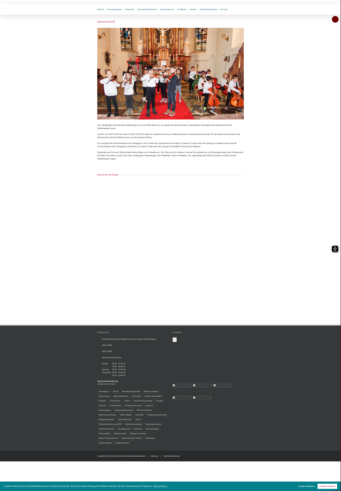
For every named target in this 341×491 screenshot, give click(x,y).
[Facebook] (175, 339)
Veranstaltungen (152, 429)
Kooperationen (105, 410)
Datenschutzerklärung (172, 456)
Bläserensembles (151, 392)
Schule (138, 419)
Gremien (102, 406)
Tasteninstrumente (106, 429)
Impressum (154, 456)
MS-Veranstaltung (144, 410)
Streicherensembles (133, 424)
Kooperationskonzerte (124, 410)
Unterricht (138, 429)
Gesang (159, 401)
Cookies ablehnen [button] (306, 486)
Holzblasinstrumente (133, 406)
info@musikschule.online (111, 358)
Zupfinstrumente (122, 443)
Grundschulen (115, 406)
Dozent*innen (104, 396)
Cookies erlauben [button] (327, 486)
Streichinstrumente (153, 424)
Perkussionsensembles (157, 415)
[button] (231, 9)
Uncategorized (124, 429)
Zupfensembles (105, 443)
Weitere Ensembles (138, 433)
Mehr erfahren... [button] (161, 486)
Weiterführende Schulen (132, 438)
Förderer (102, 401)
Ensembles (136, 396)
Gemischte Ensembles (143, 401)
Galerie (127, 401)
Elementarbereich (120, 396)
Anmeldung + (104, 392)
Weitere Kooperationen (108, 438)
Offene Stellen (126, 415)
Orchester (139, 415)
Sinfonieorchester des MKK (110, 424)
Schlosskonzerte (125, 419)
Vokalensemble (120, 433)
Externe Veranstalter (153, 396)
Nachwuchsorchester (107, 415)
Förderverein (115, 401)
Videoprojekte (104, 433)
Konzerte (149, 406)
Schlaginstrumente (106, 419)
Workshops (150, 438)
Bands (116, 392)
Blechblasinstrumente (131, 392)
